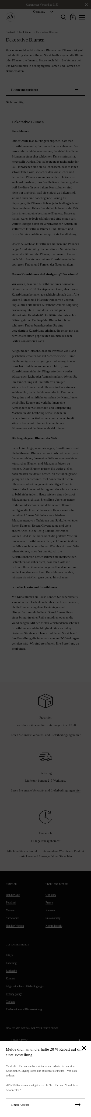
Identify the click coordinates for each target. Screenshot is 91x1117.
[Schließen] (84, 1048)
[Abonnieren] (77, 1104)
